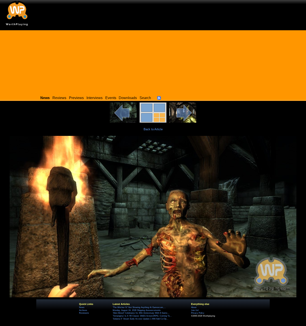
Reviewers (84, 313)
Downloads (128, 98)
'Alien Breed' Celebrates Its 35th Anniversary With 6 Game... (141, 313)
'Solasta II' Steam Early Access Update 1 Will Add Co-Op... (140, 319)
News (81, 307)
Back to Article (153, 129)
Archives (83, 310)
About (193, 307)
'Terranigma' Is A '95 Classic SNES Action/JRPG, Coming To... (142, 316)
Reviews (59, 98)
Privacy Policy (197, 313)
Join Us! (195, 310)
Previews (76, 98)
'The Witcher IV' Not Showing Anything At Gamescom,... (139, 307)
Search (145, 98)
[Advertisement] (153, 61)
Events (110, 98)
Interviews (94, 98)
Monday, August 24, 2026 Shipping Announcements (137, 310)
